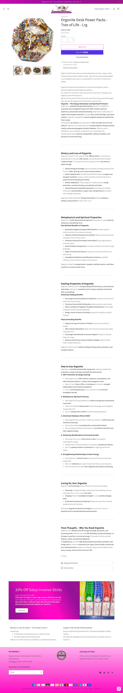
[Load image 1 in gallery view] (17, 70)
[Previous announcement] (4, 2)
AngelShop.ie (29, 688)
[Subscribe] (41, 672)
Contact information (87, 688)
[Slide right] (54, 70)
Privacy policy (66, 688)
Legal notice (98, 688)
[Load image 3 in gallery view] (37, 70)
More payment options (82, 57)
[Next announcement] (119, 2)
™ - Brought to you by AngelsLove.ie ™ (43, 688)
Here (14, 662)
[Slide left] (11, 70)
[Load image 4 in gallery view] (47, 70)
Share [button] (64, 556)
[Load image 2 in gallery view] (27, 70)
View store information (70, 67)
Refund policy (58, 688)
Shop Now (21, 610)
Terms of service (76, 688)
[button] (4, 9)
